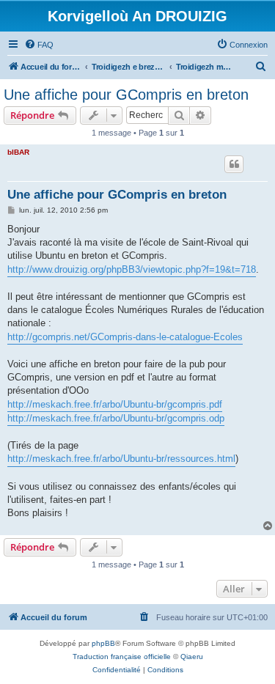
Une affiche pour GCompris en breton (126, 95)
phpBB (103, 643)
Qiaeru (191, 656)
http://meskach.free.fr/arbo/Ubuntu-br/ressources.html (121, 458)
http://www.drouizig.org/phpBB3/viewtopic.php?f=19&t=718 (131, 269)
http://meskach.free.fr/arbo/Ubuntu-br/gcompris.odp (115, 418)
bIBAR (18, 152)
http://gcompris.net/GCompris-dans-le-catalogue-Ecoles (125, 336)
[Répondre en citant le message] (233, 164)
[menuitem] (39, 45)
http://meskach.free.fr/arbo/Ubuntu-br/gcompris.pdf (114, 404)
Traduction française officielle (122, 656)
